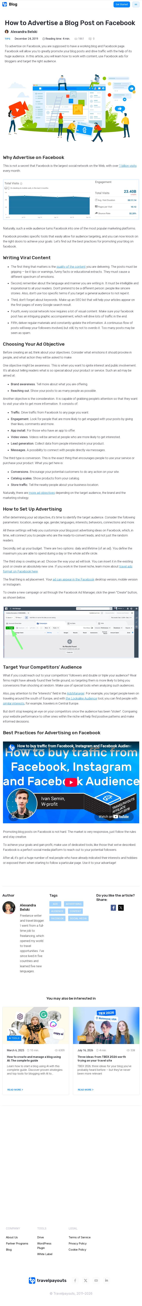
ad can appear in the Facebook (73, 579)
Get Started (122, 4)
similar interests (13, 703)
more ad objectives (42, 493)
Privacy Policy (78, 1243)
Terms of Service (80, 1237)
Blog (9, 1249)
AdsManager (75, 693)
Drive (40, 1237)
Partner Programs (17, 1243)
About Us (12, 1237)
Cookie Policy (77, 1249)
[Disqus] (71, 1163)
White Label (44, 1254)
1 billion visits (128, 166)
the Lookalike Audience (81, 698)
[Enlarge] (134, 184)
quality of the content (71, 266)
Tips (7, 38)
